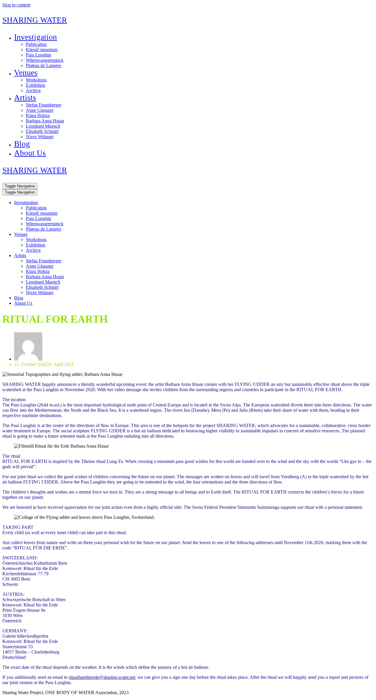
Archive (33, 90)
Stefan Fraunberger (43, 104)
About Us (30, 153)
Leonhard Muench (43, 126)
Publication (36, 44)
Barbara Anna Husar (45, 120)
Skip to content (16, 4)
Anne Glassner (39, 110)
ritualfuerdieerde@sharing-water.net (102, 677)
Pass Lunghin (38, 54)
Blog (22, 143)
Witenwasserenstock (44, 60)
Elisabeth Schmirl (42, 131)
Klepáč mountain (42, 49)
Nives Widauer (39, 136)
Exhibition (35, 85)
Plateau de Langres (43, 65)
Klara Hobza (38, 115)
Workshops (36, 79)
